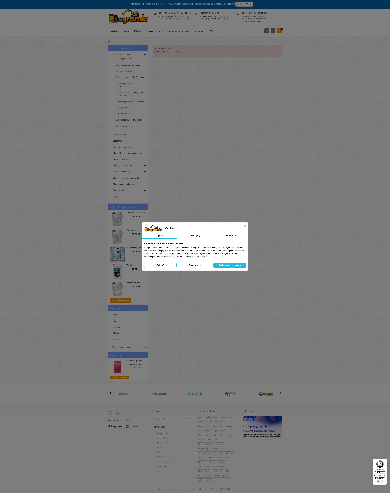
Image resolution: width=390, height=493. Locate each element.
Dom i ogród (118, 190)
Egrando (218, 422)
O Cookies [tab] (230, 235)
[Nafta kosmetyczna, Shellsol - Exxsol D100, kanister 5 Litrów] (117, 219)
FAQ (211, 31)
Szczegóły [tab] (195, 235)
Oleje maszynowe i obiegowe (129, 65)
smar (217, 440)
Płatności (138, 31)
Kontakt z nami (162, 443)
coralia (214, 435)
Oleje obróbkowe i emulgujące (129, 120)
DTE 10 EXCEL (205, 476)
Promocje (115, 355)
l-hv (209, 440)
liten (209, 431)
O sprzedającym (163, 461)
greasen (229, 426)
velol (200, 480)
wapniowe (202, 449)
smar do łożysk (215, 458)
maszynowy (218, 426)
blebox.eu (117, 327)
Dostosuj (194, 265)
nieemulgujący (216, 449)
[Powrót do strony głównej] (109, 41)
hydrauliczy (203, 435)
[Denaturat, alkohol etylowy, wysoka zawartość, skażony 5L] (117, 236)
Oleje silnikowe (119, 135)
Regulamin (199, 31)
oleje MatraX (203, 471)
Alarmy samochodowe (122, 165)
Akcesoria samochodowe (124, 184)
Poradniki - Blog (155, 31)
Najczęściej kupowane (123, 207)
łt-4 (227, 471)
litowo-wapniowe (222, 476)
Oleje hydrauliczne (124, 59)
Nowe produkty (162, 433)
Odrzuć (160, 265)
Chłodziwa (117, 141)
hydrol (209, 422)
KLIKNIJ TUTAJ (244, 4)
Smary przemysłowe (122, 147)
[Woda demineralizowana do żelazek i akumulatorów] (117, 271)
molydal (201, 440)
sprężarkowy (219, 431)
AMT (115, 315)
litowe (200, 422)
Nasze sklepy (162, 438)
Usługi (126, 31)
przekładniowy (227, 417)
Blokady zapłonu (120, 159)
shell (208, 480)
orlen (200, 417)
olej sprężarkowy (216, 462)
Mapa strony (161, 466)
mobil (230, 435)
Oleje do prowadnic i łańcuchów (130, 77)
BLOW (116, 333)
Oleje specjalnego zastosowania (130, 101)
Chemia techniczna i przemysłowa (128, 153)
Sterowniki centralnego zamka (126, 178)
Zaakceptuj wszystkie (229, 265)
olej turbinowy (227, 453)
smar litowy (218, 471)
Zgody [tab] (159, 235)
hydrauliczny (203, 426)
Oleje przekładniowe (125, 71)
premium (220, 444)
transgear (229, 458)
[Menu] (385, 460)
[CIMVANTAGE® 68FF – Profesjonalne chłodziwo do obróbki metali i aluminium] (117, 367)
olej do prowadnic (205, 444)
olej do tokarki (219, 467)
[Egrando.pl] (128, 17)
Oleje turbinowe (122, 114)
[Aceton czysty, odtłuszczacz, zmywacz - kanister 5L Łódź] (117, 289)
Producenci (117, 308)
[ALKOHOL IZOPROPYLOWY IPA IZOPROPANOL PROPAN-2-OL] (117, 254)
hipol (222, 435)
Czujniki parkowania (121, 172)
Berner (116, 321)
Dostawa (114, 31)
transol (201, 431)
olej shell (202, 462)
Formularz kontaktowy (178, 31)
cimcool (201, 458)
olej (207, 417)
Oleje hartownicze (124, 126)
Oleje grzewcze (122, 107)
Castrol (116, 339)
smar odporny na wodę (208, 453)
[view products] (123, 394)
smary (214, 417)
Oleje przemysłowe (121, 54)
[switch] (380, 481)
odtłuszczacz (204, 467)
